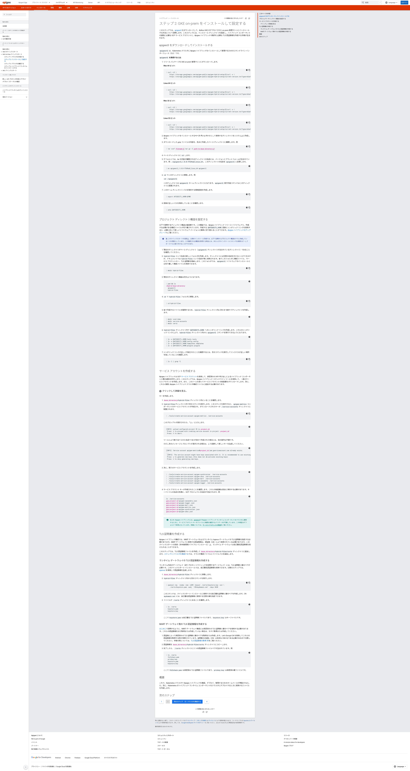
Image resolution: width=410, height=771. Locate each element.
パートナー (35, 746)
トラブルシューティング (113, 2)
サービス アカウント (189, 377)
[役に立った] (245, 18)
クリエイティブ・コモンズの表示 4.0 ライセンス (200, 720)
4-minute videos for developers (294, 742)
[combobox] (371, 2)
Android (58, 758)
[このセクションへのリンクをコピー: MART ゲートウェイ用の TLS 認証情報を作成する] (209, 624)
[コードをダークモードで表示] (247, 70)
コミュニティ (150, 2)
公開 (68, 8)
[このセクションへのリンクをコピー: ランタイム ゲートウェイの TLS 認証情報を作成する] (212, 560)
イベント (34, 742)
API (99, 2)
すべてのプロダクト (110, 758)
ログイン (404, 2)
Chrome (67, 758)
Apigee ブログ (288, 746)
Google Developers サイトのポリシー (193, 722)
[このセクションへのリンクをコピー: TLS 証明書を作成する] (187, 534)
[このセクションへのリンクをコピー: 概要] (167, 677)
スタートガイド (26, 8)
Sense (90, 2)
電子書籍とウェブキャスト (40, 749)
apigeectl (178, 30)
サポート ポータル (163, 749)
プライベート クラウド (40, 2)
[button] (14, 39)
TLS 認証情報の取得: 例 (200, 641)
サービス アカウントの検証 (212, 525)
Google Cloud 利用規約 (63, 766)
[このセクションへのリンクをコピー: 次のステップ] (177, 695)
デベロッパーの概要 (290, 739)
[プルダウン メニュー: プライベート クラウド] (50, 2)
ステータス (161, 746)
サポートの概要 (162, 742)
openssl (162, 570)
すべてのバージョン (9, 8)
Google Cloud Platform (92, 758)
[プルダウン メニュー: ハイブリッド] (68, 2)
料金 (139, 2)
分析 (76, 8)
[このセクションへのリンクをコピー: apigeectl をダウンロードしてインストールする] (215, 45)
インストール (41, 8)
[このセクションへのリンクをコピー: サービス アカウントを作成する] (197, 371)
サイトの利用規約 (48, 766)
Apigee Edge (23, 2)
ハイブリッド (60, 2)
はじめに (162, 629)
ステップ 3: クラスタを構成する (176, 554)
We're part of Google (38, 739)
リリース (129, 2)
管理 (52, 8)
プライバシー (35, 766)
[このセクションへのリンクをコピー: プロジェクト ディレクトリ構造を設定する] (211, 219)
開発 (60, 8)
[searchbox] (14, 14)
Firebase (77, 758)
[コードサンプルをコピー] (249, 70)
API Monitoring (78, 2)
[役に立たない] (249, 18)
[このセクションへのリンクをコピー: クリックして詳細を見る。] (190, 391)
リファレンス (87, 8)
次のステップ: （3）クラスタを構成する (187, 701)
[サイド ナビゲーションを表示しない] (26, 767)
